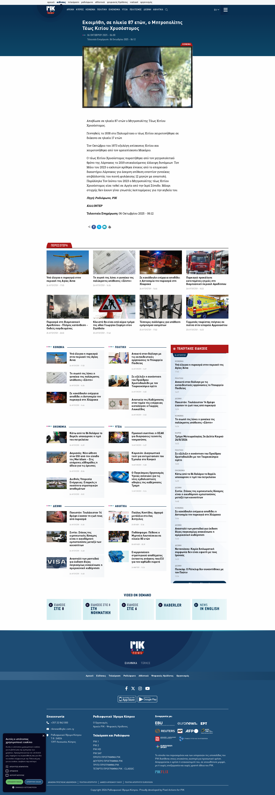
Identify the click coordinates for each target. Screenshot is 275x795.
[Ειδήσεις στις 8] (64, 609)
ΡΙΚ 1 (96, 742)
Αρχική (89, 676)
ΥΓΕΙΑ (118, 426)
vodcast (134, 2)
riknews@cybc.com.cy (62, 729)
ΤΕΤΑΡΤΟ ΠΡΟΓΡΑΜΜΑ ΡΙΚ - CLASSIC (113, 769)
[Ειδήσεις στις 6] (136, 609)
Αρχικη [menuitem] (70, 9)
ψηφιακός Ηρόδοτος (117, 2)
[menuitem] (166, 10)
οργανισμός (146, 2)
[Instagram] (140, 689)
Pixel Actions (169, 790)
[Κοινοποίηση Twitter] (99, 227)
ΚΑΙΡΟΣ (178, 433)
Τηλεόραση (115, 676)
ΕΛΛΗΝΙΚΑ (131, 663)
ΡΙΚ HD (97, 749)
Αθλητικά (144, 676)
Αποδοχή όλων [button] (14, 782)
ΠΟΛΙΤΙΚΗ (120, 347)
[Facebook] (127, 689)
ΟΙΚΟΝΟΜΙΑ (59, 426)
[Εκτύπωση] (109, 226)
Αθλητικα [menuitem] (158, 9)
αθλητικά (100, 2)
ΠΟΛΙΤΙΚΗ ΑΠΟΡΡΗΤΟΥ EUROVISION (139, 782)
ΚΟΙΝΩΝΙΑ (186, 44)
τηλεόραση (73, 2)
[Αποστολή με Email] (104, 227)
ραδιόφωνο (87, 2)
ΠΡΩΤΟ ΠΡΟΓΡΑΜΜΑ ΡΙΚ (106, 757)
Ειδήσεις (101, 676)
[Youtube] (147, 689)
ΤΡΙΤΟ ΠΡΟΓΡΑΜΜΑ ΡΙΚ (106, 765)
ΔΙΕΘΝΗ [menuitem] (147, 9)
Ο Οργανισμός (100, 723)
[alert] (24, 762)
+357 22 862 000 (59, 723)
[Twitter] (133, 689)
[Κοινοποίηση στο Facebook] (94, 227)
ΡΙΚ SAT (97, 753)
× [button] (43, 736)
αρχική (51, 2)
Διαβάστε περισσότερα (27, 761)
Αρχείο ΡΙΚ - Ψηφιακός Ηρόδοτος (110, 727)
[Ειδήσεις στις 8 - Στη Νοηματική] (100, 609)
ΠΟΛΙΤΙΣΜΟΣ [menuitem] (136, 9)
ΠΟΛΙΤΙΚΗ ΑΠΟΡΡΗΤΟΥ (88, 782)
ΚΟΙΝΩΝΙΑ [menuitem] (90, 9)
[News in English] (209, 609)
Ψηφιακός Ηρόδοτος (162, 676)
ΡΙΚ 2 (96, 745)
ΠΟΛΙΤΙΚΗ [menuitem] (102, 9)
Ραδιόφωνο (129, 676)
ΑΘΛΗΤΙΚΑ (121, 506)
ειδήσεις (61, 2)
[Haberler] (173, 609)
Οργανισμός (182, 676)
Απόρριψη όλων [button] (34, 782)
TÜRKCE (145, 663)
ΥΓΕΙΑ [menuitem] (125, 9)
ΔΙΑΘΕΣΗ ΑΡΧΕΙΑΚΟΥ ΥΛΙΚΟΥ (111, 782)
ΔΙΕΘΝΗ (57, 506)
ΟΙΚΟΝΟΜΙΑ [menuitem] (114, 9)
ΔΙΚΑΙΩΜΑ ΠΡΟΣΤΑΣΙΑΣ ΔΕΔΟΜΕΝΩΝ (62, 782)
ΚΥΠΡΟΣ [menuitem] (80, 9)
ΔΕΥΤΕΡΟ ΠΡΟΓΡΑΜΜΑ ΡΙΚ (108, 761)
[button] (7, 767)
